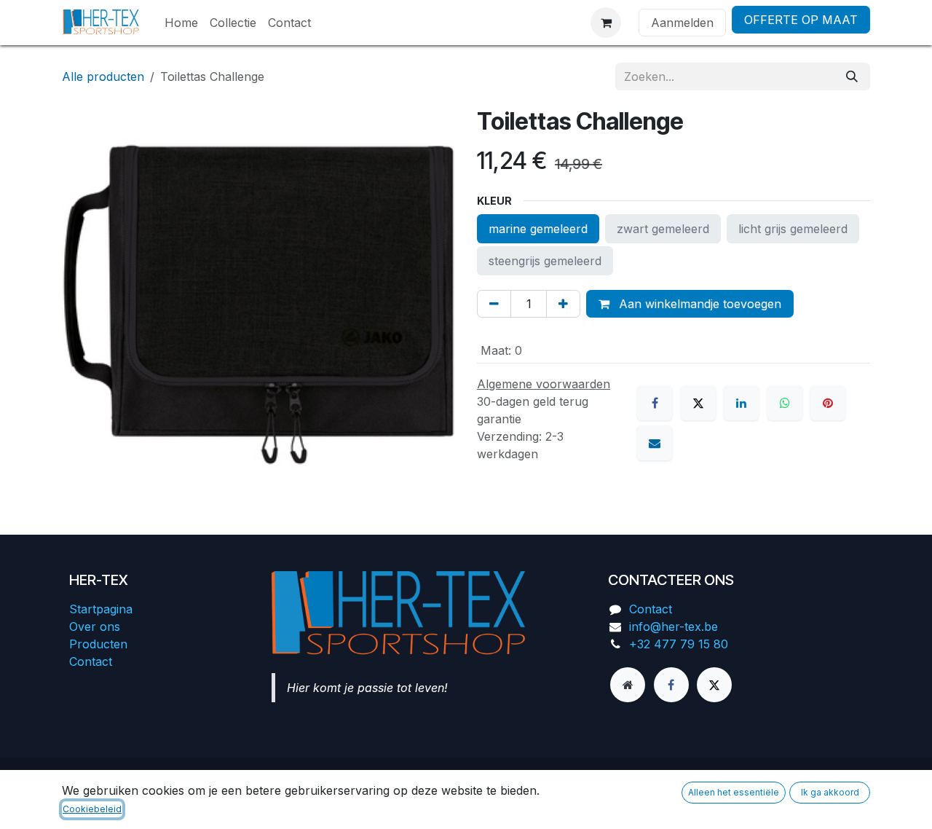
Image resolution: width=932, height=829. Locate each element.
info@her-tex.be (673, 626)
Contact (90, 661)
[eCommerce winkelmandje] (606, 22)
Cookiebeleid (92, 809)
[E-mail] (654, 442)
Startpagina (101, 609)
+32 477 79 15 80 (678, 644)
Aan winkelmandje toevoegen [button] (698, 303)
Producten (98, 644)
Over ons (94, 626)
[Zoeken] (852, 76)
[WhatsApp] (784, 402)
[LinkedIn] (741, 402)
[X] (698, 402)
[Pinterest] (827, 402)
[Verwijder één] (494, 304)
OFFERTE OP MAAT (801, 19)
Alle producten (103, 76)
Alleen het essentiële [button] (733, 792)
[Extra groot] (627, 684)
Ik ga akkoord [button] (830, 792)
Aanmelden (682, 22)
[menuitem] (181, 22)
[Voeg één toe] (563, 304)
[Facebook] (654, 402)
